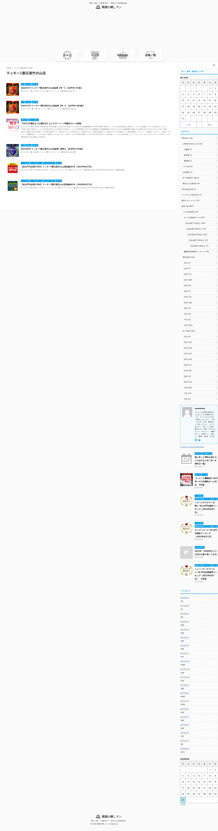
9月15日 (36, 152)
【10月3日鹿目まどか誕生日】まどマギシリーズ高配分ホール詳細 (51, 123)
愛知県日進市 (120, 170)
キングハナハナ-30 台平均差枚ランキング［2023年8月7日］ (206, 533)
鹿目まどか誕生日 (39, 137)
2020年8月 (184, 748)
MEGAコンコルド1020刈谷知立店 (115, 127)
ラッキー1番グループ (46, 91)
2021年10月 (185, 677)
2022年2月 (184, 645)
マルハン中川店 (158, 134)
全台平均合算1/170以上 (107, 170)
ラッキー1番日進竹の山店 (63, 91)
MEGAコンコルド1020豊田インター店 (141, 127)
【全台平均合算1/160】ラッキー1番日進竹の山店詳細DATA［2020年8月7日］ (57, 184)
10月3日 (36, 127)
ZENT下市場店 (26, 132)
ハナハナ (59, 170)
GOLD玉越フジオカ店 (70, 127)
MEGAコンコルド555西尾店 (74, 129)
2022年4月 (184, 629)
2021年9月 (184, 685)
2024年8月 (184, 598)
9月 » (210, 124)
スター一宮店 (64, 134)
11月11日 (37, 109)
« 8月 (182, 804)
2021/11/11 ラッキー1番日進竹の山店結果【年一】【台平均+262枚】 (53, 105)
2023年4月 (184, 606)
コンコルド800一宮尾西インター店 (47, 134)
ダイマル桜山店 (107, 134)
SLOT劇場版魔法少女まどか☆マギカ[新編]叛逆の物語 (116, 129)
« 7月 (188, 124)
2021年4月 (184, 725)
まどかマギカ (148, 134)
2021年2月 (184, 741)
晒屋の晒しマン (112, 7)
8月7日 (45, 170)
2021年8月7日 (38, 170)
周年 (74, 152)
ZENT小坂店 (36, 132)
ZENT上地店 (162, 129)
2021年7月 (184, 701)
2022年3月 (184, 637)
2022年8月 (184, 613)
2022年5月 (184, 621)
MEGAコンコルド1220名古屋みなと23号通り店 (47, 129)
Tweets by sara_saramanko (192, 447)
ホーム (67, 55)
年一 (74, 91)
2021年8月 (184, 693)
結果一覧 (150, 55)
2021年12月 (185, 661)
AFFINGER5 (123, 824)
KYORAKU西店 (98, 127)
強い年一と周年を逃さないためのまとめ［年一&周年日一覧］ (206, 460)
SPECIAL (123, 55)
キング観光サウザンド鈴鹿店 (113, 132)
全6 (97, 170)
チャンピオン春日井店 (120, 134)
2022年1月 (184, 653)
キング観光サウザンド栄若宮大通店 (90, 132)
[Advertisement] (109, 30)
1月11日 (36, 91)
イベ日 (95, 55)
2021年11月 (184, 669)
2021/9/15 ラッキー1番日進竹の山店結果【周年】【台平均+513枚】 (52, 149)
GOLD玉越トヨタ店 (55, 127)
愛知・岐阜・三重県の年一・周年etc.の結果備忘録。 (109, 821)
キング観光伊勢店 (130, 132)
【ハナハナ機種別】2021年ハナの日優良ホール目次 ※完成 (206, 481)
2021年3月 (184, 733)
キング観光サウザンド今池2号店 (66, 132)
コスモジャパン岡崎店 (144, 132)
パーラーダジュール (136, 134)
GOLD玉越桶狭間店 (85, 127)
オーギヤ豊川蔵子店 (48, 132)
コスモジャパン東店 (159, 132)
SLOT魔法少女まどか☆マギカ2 (147, 129)
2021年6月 (184, 709)
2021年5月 (184, 717)
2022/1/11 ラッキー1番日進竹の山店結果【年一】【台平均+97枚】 (52, 88)
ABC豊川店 (44, 127)
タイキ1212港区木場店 (77, 134)
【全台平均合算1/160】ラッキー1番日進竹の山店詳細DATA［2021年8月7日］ (57, 166)
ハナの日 (52, 170)
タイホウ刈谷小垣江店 (93, 134)
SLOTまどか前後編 (90, 129)
